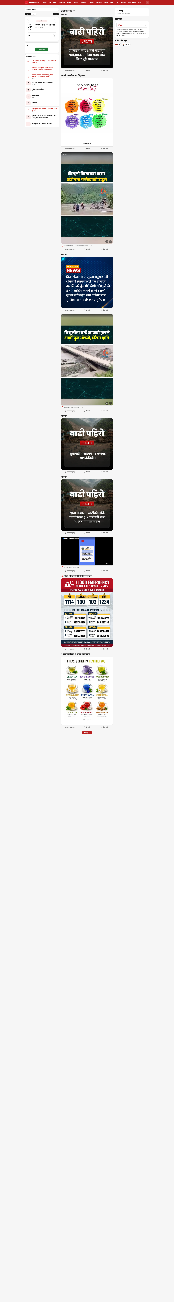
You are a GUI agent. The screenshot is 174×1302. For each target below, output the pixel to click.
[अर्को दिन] (55, 20)
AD (33, 14)
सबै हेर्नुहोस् (87, 732)
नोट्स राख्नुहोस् (42, 49)
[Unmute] (106, 241)
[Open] (87, 42)
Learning (123, 2)
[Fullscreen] (110, 241)
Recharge (62, 2)
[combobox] (131, 25)
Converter (83, 2)
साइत (29, 35)
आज (56, 14)
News (111, 2)
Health (69, 2)
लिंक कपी (105, 70)
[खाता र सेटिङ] (147, 2)
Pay (50, 2)
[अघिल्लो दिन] (28, 20)
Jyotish (75, 2)
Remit (44, 2)
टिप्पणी (88, 70)
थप (139, 2)
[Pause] (87, 198)
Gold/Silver (132, 2)
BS (27, 14)
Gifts (54, 2)
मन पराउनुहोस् (70, 70)
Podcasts (99, 2)
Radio (106, 2)
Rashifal (91, 2)
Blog (117, 2)
